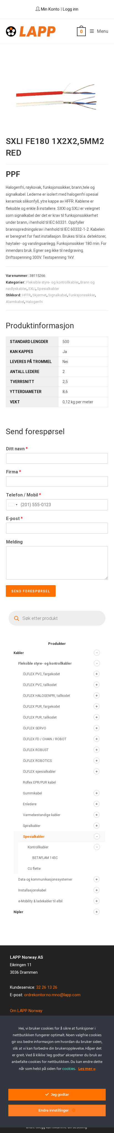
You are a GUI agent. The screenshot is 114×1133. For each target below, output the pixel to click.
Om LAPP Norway (26, 1010)
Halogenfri (34, 302)
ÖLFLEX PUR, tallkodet (40, 717)
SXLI (31, 289)
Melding (14, 542)
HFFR (26, 295)
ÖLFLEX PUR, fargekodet (41, 707)
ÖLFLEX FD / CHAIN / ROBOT (44, 739)
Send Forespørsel (30, 591)
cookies (68, 1069)
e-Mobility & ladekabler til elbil (40, 901)
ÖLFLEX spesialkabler (39, 772)
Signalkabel (57, 295)
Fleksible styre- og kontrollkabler (52, 282)
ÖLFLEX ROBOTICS (37, 761)
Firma (13, 471)
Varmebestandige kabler (41, 815)
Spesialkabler (48, 289)
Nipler (18, 912)
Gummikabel (32, 793)
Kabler (19, 653)
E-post (14, 518)
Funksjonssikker (82, 295)
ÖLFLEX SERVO (34, 728)
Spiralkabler (31, 826)
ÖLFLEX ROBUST (35, 750)
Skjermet (39, 295)
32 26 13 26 (46, 987)
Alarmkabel (15, 302)
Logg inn (70, 9)
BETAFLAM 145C (45, 858)
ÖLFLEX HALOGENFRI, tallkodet (46, 696)
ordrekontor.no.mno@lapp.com (52, 994)
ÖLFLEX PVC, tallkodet (40, 685)
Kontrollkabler (38, 847)
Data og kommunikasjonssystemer (45, 879)
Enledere (30, 804)
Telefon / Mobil (23, 495)
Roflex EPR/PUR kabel (39, 782)
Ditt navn (17, 448)
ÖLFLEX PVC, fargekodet (41, 674)
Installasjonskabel (32, 890)
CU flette (34, 869)
